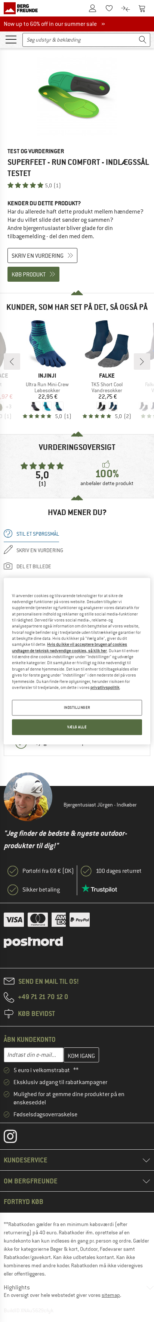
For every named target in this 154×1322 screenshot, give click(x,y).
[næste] (142, 361)
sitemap (111, 1295)
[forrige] (12, 361)
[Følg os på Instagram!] (16, 1138)
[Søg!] (142, 40)
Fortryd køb (23, 1201)
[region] (77, 661)
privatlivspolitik (105, 687)
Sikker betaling (41, 889)
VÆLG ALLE (76, 726)
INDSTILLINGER (77, 707)
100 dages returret (119, 871)
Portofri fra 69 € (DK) (48, 871)
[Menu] (10, 38)
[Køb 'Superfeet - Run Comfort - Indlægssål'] (77, 95)
